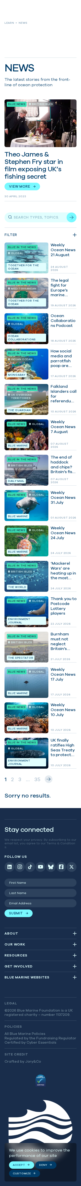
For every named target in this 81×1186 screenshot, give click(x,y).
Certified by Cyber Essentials (30, 1042)
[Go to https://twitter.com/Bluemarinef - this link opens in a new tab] (71, 867)
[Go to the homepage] (40, 1133)
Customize (22, 1173)
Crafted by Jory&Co (22, 1061)
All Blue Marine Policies (24, 1034)
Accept (19, 1164)
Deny (43, 1164)
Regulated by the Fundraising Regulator (40, 1038)
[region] (40, 1162)
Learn (9, 22)
